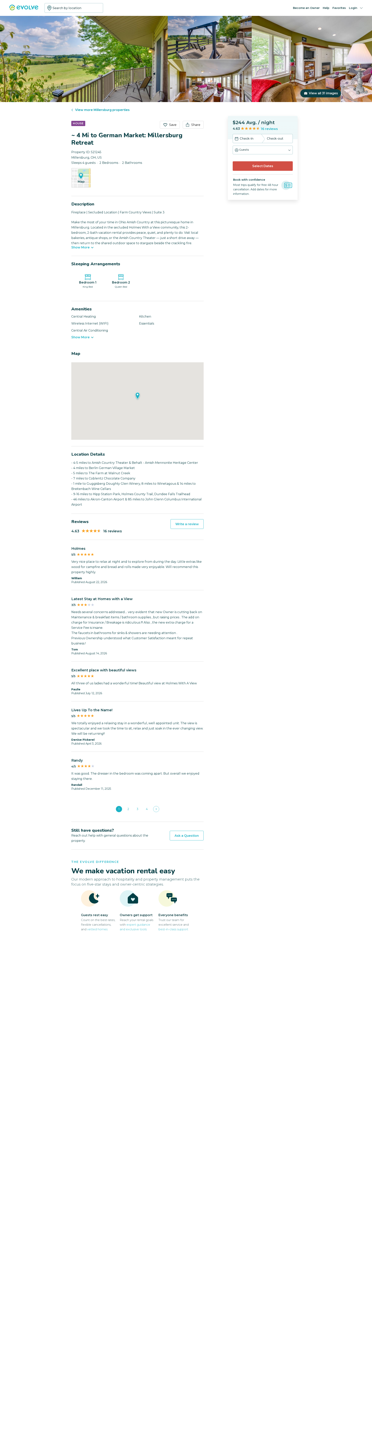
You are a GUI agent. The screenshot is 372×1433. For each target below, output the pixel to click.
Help (326, 8)
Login (353, 8)
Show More (80, 247)
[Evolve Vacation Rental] (23, 9)
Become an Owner (306, 8)
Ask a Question (187, 836)
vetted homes (97, 929)
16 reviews (269, 129)
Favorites (339, 8)
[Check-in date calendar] (236, 139)
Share (195, 125)
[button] (263, 150)
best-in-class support (173, 929)
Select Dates (262, 166)
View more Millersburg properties (102, 110)
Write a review (187, 524)
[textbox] (74, 8)
